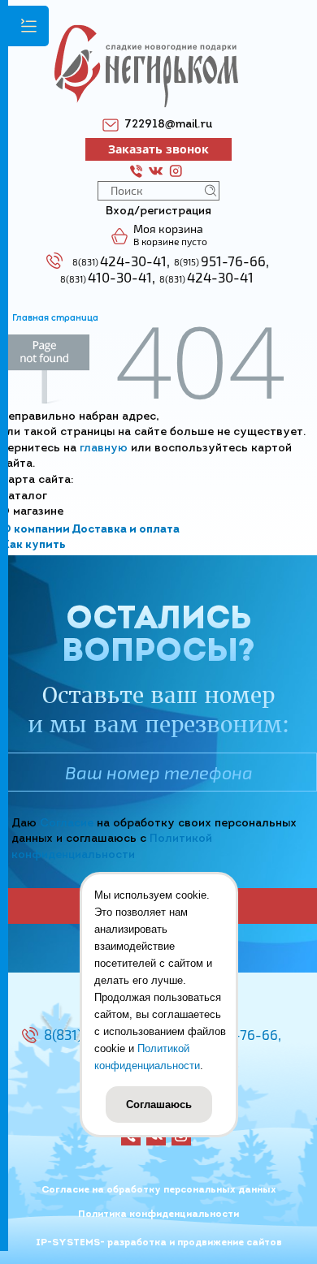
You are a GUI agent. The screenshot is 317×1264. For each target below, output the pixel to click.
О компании (36, 530)
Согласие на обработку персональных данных (158, 1190)
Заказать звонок (158, 149)
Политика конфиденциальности (158, 1214)
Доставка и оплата (126, 530)
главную (104, 448)
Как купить (34, 545)
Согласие (66, 824)
